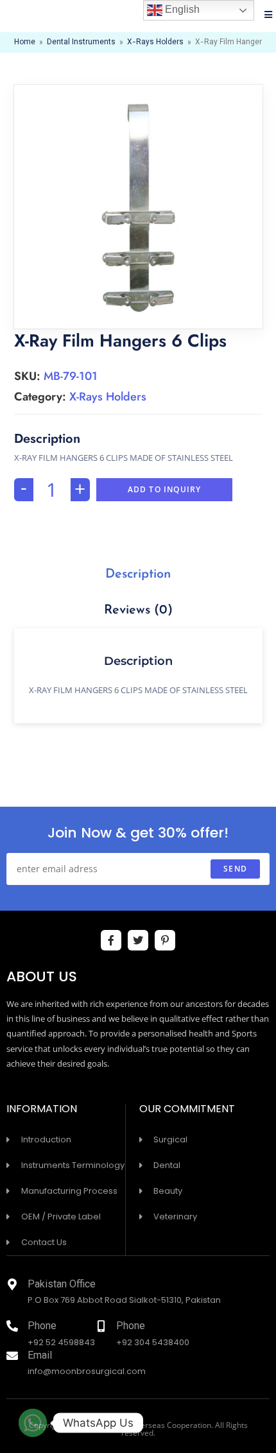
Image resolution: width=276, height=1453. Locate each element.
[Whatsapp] (33, 1423)
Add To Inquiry (165, 489)
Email (40, 1356)
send (235, 868)
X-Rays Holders (155, 42)
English (181, 9)
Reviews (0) (138, 610)
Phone (42, 1327)
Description (138, 574)
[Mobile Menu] (268, 16)
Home (24, 42)
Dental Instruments (81, 42)
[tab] (138, 574)
